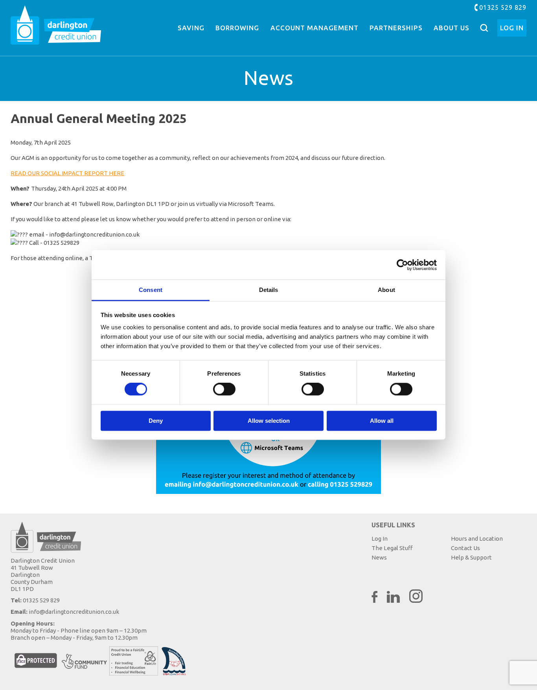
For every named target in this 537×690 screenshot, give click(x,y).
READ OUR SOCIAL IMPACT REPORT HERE (67, 173)
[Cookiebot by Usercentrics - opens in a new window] (402, 265)
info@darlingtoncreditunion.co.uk (74, 611)
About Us (451, 27)
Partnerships (396, 27)
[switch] (224, 389)
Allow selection (269, 420)
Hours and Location (477, 538)
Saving (191, 27)
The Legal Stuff (392, 548)
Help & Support (471, 557)
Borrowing (237, 27)
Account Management (314, 27)
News (379, 557)
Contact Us (465, 548)
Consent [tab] (150, 289)
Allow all (382, 420)
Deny (156, 420)
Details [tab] (268, 289)
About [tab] (386, 289)
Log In (512, 27)
